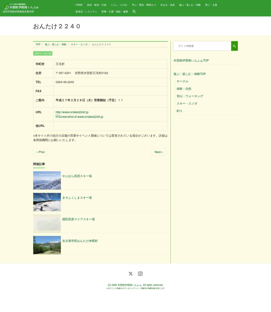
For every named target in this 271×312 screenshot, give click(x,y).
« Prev (40, 152)
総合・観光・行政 (96, 4)
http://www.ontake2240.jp (72, 112)
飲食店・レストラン (86, 11)
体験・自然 (184, 88)
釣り (180, 111)
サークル (182, 81)
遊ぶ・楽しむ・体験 (190, 4)
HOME (79, 4)
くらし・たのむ (119, 4)
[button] (134, 11)
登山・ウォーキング (190, 96)
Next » (159, 152)
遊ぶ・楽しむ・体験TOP (189, 74)
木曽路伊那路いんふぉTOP (191, 60)
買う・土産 (211, 4)
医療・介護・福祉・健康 (115, 11)
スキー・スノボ (42, 53)
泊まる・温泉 (167, 4)
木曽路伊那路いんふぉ (130, 285)
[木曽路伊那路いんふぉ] (21, 5)
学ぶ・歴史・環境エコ (144, 4)
